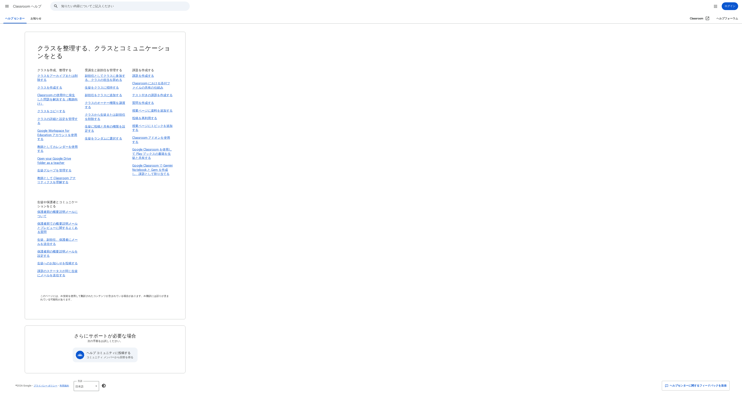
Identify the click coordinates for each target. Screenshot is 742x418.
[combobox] (125, 6)
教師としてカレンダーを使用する (57, 149)
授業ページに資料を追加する (152, 111)
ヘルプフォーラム (727, 18)
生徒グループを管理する (54, 170)
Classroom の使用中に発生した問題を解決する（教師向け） (57, 99)
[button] (7, 6)
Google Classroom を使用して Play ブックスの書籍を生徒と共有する (152, 154)
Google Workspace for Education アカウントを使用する (57, 135)
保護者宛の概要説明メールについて (57, 214)
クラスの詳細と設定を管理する (57, 121)
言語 (80, 380)
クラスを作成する (49, 88)
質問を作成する (143, 103)
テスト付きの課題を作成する (152, 95)
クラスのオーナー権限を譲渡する (105, 105)
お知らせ (36, 18)
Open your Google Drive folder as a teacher (54, 161)
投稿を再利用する (144, 118)
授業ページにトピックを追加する (152, 128)
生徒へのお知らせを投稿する (57, 263)
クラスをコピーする (51, 111)
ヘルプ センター (15, 18)
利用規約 (64, 385)
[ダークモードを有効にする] (103, 385)
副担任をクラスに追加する (103, 95)
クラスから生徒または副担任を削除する (105, 117)
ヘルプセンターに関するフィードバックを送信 (698, 385)
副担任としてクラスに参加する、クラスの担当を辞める (105, 78)
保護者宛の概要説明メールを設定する (57, 254)
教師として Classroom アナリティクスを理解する (56, 180)
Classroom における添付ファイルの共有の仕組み (151, 85)
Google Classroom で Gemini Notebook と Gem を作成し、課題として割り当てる (152, 170)
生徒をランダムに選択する (103, 138)
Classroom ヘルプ (27, 6)
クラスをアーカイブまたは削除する (57, 78)
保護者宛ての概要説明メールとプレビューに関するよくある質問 (57, 228)
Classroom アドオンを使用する (151, 140)
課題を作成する (143, 76)
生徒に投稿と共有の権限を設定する (105, 129)
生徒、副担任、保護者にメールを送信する (57, 242)
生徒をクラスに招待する (102, 88)
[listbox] (86, 386)
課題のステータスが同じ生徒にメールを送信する (57, 273)
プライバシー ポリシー (45, 385)
